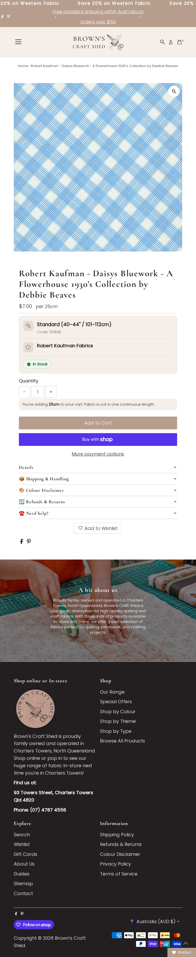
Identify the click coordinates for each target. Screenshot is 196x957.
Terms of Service (119, 874)
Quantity (28, 381)
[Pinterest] (8, 17)
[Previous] (56, 17)
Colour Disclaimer (120, 854)
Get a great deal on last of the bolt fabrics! (113, 12)
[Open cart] (179, 42)
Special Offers (116, 701)
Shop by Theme (118, 721)
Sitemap (23, 883)
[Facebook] (2, 17)
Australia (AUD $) (156, 921)
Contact (23, 893)
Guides (21, 874)
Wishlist (22, 844)
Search (22, 834)
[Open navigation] (18, 42)
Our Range (112, 692)
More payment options (98, 454)
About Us (24, 864)
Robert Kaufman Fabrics (65, 345)
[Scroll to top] (186, 943)
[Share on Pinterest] (29, 542)
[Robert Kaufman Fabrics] (28, 347)
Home (23, 65)
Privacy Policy (115, 864)
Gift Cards (25, 854)
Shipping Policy (117, 834)
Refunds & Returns (121, 844)
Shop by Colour (118, 711)
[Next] (140, 17)
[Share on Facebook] (22, 542)
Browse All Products (122, 741)
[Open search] (162, 42)
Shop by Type (115, 731)
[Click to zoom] (174, 91)
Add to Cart (98, 423)
